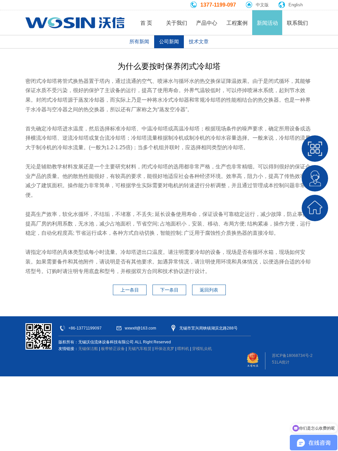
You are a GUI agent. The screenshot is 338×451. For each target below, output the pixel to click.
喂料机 (183, 348)
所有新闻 (139, 41)
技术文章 (199, 41)
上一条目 (129, 290)
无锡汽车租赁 (140, 348)
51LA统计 (280, 362)
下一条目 (169, 290)
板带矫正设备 (113, 348)
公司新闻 (169, 41)
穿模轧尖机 (202, 348)
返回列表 (209, 290)
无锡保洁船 (88, 348)
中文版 (262, 4)
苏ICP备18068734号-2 (292, 355)
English (295, 4)
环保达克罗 (164, 348)
